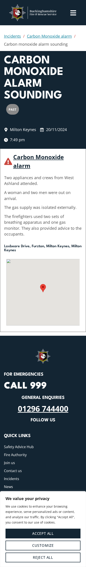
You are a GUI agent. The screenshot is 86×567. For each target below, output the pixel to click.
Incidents (12, 36)
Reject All (43, 557)
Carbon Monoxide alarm (49, 36)
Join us (9, 462)
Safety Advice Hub (19, 446)
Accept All (43, 533)
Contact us (13, 470)
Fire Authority (15, 454)
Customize (43, 545)
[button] (43, 288)
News (8, 486)
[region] (43, 529)
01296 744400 (43, 408)
